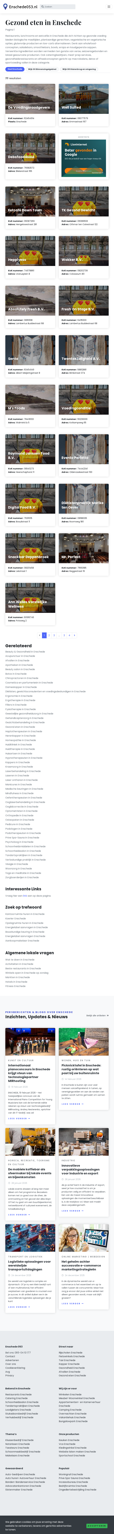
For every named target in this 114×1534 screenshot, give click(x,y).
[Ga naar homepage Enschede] (19, 6)
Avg (7, 1371)
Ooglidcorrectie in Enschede (21, 806)
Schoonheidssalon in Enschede (23, 851)
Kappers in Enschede (17, 762)
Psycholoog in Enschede (19, 842)
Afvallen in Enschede (17, 660)
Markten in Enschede (17, 977)
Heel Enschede (15, 69)
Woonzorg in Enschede (18, 868)
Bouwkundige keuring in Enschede (24, 932)
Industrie (68, 1160)
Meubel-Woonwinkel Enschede (77, 1398)
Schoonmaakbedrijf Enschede (22, 1451)
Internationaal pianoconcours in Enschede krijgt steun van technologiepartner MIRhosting (29, 1073)
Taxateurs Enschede (17, 1447)
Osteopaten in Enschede (19, 820)
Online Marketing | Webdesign (83, 1256)
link (25, 896)
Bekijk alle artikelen (96, 1015)
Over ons (10, 1364)
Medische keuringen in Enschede (24, 789)
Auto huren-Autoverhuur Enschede (25, 1478)
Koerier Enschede (15, 918)
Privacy (9, 1375)
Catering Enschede (16, 1398)
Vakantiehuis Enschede (72, 1417)
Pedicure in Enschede (17, 824)
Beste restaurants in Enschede (23, 968)
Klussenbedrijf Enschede (19, 1440)
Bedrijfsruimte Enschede (73, 1486)
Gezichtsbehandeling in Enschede (25, 722)
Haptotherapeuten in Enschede (23, 731)
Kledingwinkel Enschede (73, 1447)
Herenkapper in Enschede (20, 735)
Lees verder (17, 1118)
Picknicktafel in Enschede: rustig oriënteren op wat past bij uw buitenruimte (81, 1069)
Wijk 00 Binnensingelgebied (42, 69)
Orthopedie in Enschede (19, 815)
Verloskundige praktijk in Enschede (25, 859)
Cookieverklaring (15, 1368)
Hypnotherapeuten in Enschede (23, 758)
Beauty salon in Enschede (20, 669)
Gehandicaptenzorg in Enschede (24, 718)
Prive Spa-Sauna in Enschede (22, 837)
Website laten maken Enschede (77, 1451)
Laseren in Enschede (17, 775)
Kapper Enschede (69, 1364)
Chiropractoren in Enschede (21, 678)
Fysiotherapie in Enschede (20, 709)
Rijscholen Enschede (70, 1352)
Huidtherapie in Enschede (20, 749)
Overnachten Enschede (73, 1413)
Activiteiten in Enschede (19, 964)
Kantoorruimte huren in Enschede (25, 914)
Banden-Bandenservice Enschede (25, 1482)
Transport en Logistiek (25, 1256)
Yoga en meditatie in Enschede (23, 873)
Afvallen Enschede (69, 1371)
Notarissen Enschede (17, 1444)
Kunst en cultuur (21, 1060)
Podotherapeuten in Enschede (23, 833)
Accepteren (97, 1526)
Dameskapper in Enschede (21, 687)
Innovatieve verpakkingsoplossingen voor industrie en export (81, 1169)
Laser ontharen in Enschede (21, 780)
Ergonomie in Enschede (19, 696)
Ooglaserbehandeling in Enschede (25, 802)
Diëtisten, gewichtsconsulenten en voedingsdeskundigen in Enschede (45, 691)
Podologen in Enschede (18, 828)
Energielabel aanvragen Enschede (25, 936)
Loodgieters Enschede (18, 1409)
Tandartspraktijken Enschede (22, 1406)
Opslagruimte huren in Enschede (24, 923)
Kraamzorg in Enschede (19, 766)
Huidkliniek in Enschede (18, 744)
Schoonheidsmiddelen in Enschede (25, 846)
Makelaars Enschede (17, 1455)
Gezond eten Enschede (72, 1375)
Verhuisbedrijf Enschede (19, 1417)
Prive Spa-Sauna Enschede (74, 1478)
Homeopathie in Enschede (20, 740)
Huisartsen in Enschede (18, 753)
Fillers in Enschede (16, 704)
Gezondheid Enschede (72, 1368)
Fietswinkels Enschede (72, 1356)
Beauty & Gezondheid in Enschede (25, 651)
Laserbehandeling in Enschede (23, 771)
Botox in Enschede (16, 674)
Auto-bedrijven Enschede (20, 1474)
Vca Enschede (67, 1444)
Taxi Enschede (67, 1360)
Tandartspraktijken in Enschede (23, 855)
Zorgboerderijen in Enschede (22, 877)
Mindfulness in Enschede (19, 793)
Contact (10, 1356)
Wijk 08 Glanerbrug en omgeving (79, 69)
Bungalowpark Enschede (73, 1421)
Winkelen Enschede (70, 1394)
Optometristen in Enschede (21, 811)
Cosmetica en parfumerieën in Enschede (29, 682)
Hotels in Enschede (16, 982)
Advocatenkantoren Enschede (23, 1486)
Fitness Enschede (15, 986)
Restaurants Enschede (18, 1394)
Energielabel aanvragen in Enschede (26, 927)
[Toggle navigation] (109, 6)
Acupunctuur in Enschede (20, 656)
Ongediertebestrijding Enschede (77, 1489)
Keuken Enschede (69, 1440)
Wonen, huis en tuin (76, 1060)
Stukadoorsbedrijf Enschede (21, 1413)
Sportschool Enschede (72, 1455)
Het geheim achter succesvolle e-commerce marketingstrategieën (81, 1265)
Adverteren (12, 1360)
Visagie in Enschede (16, 864)
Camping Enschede (70, 1409)
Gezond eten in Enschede (20, 727)
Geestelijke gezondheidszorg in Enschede (29, 713)
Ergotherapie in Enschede (20, 700)
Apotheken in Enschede (19, 665)
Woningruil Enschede (71, 1474)
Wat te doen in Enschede (19, 959)
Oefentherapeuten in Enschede (23, 797)
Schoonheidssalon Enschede (21, 1402)
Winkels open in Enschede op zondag (26, 973)
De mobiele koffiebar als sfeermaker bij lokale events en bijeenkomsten (29, 1173)
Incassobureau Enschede (73, 1482)
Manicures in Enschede (18, 784)
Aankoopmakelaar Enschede (22, 940)
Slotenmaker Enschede (19, 1489)
